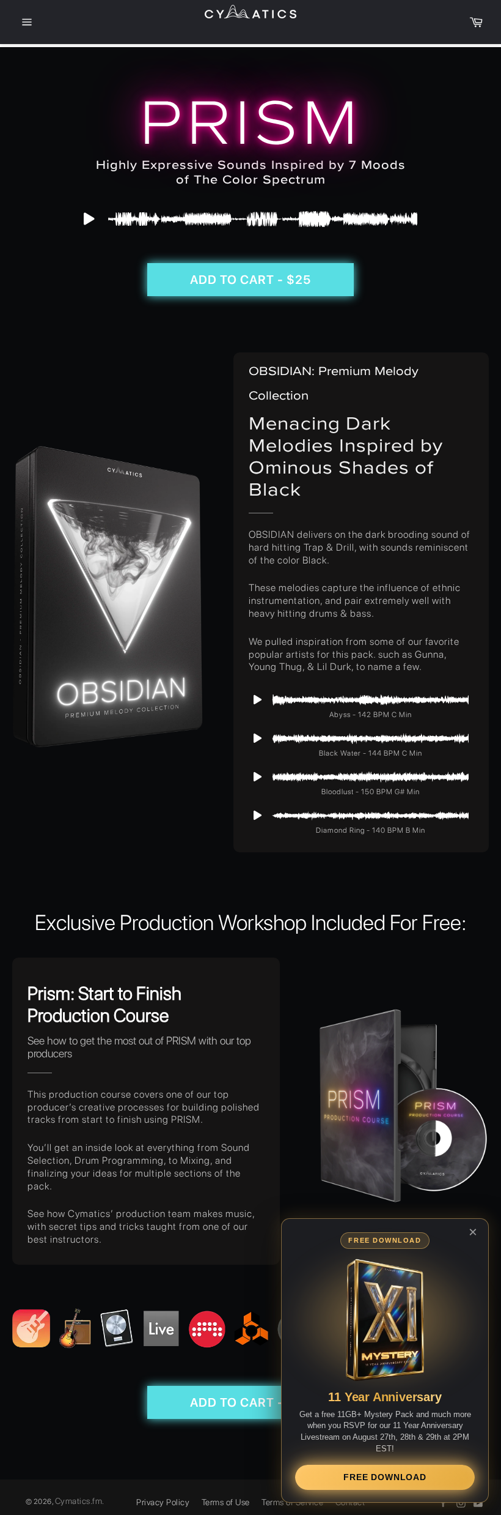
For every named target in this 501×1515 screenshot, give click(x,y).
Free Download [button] (384, 1477)
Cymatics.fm (79, 1501)
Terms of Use (226, 1502)
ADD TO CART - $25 (250, 279)
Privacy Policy (162, 1502)
